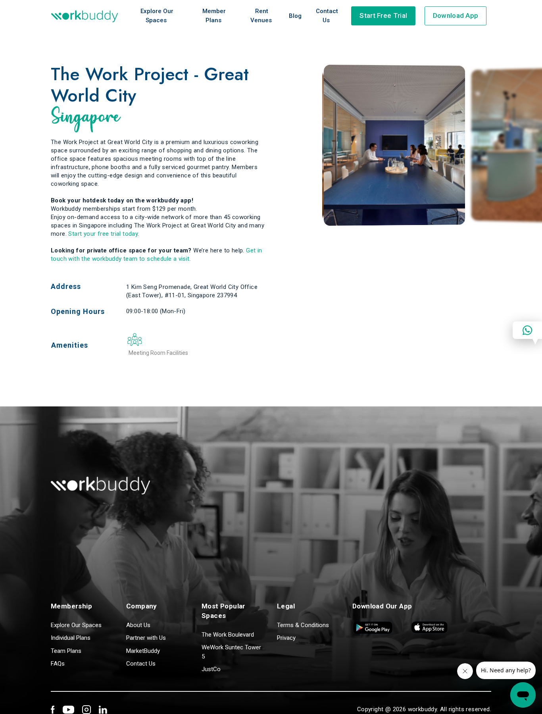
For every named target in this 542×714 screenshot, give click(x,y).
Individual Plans (70, 637)
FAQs (58, 663)
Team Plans (66, 650)
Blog (295, 15)
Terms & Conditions (303, 625)
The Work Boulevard (228, 634)
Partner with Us (146, 637)
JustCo (211, 669)
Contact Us (327, 16)
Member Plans (214, 16)
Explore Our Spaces (156, 16)
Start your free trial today (103, 233)
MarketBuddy (143, 650)
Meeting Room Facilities (158, 353)
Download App (456, 15)
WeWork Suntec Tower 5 (231, 652)
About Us (138, 625)
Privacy (286, 637)
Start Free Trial (383, 15)
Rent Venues (261, 16)
